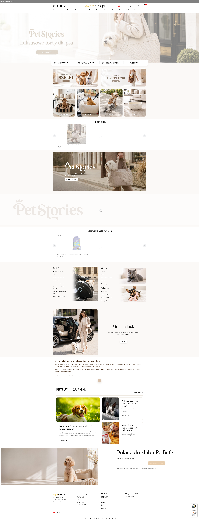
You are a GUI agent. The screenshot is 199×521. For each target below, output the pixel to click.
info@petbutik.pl (58, 502)
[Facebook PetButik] (57, 6)
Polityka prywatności (81, 504)
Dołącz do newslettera (156, 463)
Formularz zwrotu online (82, 495)
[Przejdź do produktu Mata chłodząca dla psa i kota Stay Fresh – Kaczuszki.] (76, 243)
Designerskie (104, 292)
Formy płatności (128, 495)
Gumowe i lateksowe (106, 298)
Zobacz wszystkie (138, 392)
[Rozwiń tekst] (99, 380)
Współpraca (103, 508)
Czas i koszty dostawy (129, 496)
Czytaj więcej (125, 415)
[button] (60, 332)
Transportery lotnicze (58, 278)
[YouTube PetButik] (61, 6)
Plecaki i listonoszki (58, 272)
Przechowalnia (104, 497)
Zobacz (123, 341)
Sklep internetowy (90, 519)
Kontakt (102, 504)
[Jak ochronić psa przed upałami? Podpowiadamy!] (78, 409)
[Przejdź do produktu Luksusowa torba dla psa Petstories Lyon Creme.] (76, 134)
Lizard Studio (112, 519)
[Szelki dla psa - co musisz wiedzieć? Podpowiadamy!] (110, 433)
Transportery (56, 281)
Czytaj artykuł (64, 440)
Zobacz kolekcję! (71, 179)
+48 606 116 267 (59, 497)
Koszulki (103, 272)
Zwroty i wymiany (81, 496)
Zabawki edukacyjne (106, 295)
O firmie (103, 507)
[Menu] (196, 504)
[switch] (193, 515)
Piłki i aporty (104, 301)
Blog (102, 505)
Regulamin (79, 499)
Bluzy (102, 275)
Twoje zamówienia (105, 495)
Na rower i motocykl (58, 284)
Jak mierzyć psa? (80, 497)
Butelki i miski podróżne (59, 296)
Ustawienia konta (104, 496)
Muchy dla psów (105, 284)
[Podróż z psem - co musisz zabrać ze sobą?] (110, 408)
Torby (54, 275)
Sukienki (103, 281)
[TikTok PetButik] (65, 6)
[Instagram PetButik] (54, 6)
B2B (102, 499)
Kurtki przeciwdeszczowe (107, 278)
